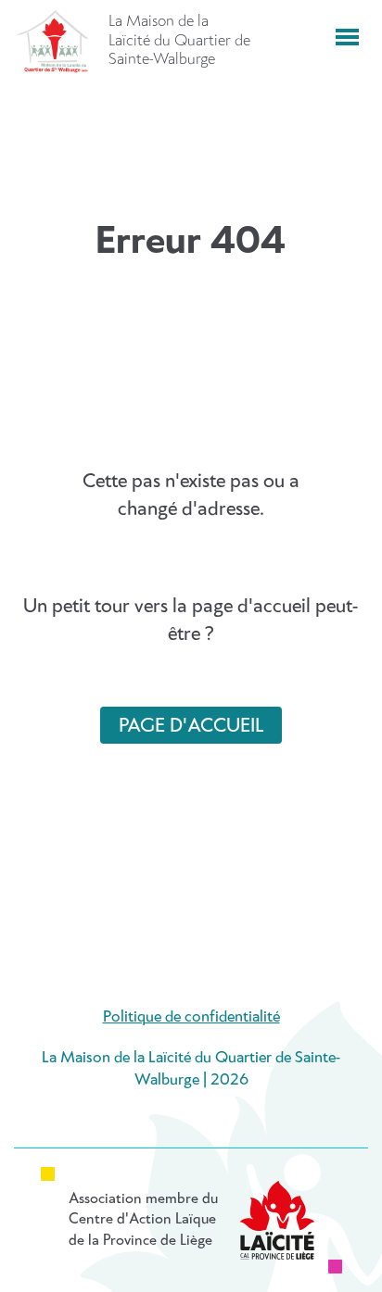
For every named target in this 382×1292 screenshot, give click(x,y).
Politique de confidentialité (191, 1017)
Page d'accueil (191, 726)
